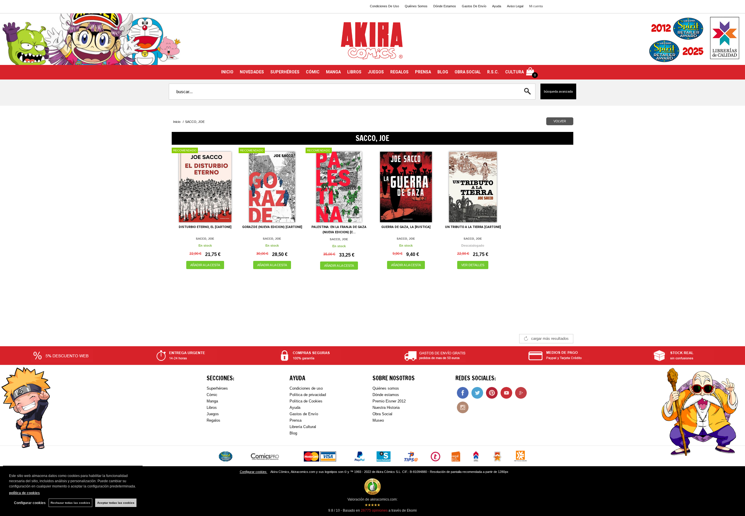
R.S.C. (493, 72)
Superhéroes (217, 388)
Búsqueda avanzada (558, 91)
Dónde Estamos (444, 6)
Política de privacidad (308, 395)
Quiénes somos (385, 388)
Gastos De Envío (474, 6)
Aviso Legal (515, 6)
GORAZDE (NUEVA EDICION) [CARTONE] (272, 227)
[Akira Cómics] (372, 42)
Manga (212, 401)
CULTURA (514, 72)
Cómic (212, 395)
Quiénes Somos (416, 6)
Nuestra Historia (386, 407)
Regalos (213, 420)
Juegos (213, 414)
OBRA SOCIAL (468, 72)
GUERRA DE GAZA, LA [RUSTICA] (405, 227)
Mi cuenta (536, 6)
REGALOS (399, 72)
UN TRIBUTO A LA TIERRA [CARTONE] (473, 227)
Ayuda (496, 6)
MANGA (333, 72)
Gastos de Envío (304, 414)
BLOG (442, 72)
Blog (293, 433)
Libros (212, 407)
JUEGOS (376, 72)
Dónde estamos (385, 395)
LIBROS (354, 72)
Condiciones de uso (306, 388)
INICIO (227, 72)
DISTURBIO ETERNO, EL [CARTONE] (205, 227)
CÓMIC (313, 72)
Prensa (295, 420)
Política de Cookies (306, 401)
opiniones (374, 510)
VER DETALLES (472, 265)
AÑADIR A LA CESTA (205, 265)
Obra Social (382, 414)
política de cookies (24, 493)
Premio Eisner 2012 (389, 401)
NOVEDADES (252, 72)
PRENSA (423, 72)
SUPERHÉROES (284, 72)
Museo (378, 420)
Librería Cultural (303, 427)
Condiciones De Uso (384, 6)
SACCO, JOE (205, 238)
